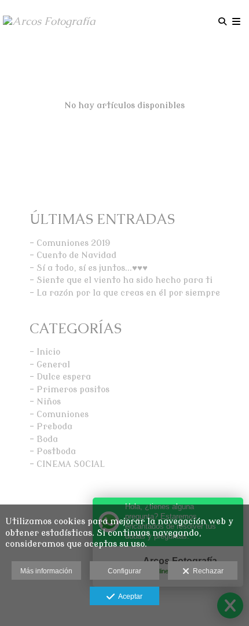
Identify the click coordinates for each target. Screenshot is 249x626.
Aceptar (128, 596)
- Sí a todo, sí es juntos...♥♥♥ (89, 268)
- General (50, 365)
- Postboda (53, 451)
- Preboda (51, 427)
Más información (46, 571)
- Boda (44, 439)
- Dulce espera (60, 377)
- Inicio (45, 352)
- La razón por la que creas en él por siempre (125, 293)
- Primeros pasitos (69, 390)
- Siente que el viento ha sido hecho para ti (121, 280)
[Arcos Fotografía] (49, 21)
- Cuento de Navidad (73, 255)
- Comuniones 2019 (70, 243)
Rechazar (206, 571)
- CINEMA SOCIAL (67, 464)
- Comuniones (59, 414)
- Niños (45, 402)
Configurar (124, 571)
